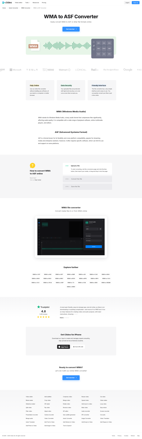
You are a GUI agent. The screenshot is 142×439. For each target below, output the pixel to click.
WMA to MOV (71, 278)
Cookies (126, 435)
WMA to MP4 (94, 278)
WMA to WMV (71, 287)
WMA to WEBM (105, 282)
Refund (133, 435)
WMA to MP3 (83, 278)
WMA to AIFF (59, 274)
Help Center (38, 180)
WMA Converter (25, 8)
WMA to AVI (82, 274)
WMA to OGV (35, 282)
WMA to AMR (71, 274)
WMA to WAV (94, 282)
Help (138, 435)
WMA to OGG (106, 278)
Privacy (119, 435)
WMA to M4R (36, 278)
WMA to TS (71, 282)
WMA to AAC (48, 274)
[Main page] (7, 2)
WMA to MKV (59, 278)
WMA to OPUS (47, 282)
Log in (127, 2)
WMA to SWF (60, 282)
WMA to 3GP (36, 274)
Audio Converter (13, 8)
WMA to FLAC (94, 274)
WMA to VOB (82, 282)
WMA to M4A (105, 274)
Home (4, 8)
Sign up (135, 2)
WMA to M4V (47, 278)
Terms (113, 435)
